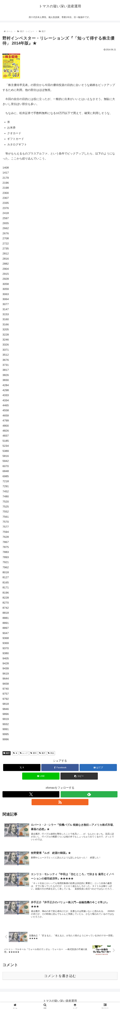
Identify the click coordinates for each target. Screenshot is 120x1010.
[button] (79, 776)
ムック (25, 753)
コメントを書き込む (60, 976)
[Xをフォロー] (30, 794)
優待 (35, 753)
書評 (8, 753)
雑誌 (52, 753)
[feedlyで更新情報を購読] (89, 794)
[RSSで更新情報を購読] (60, 802)
